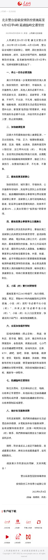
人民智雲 (17, 543)
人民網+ (17, 528)
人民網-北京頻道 (35, 33)
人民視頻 (7, 543)
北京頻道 (12, 11)
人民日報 (7, 528)
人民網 (3, 11)
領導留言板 (38, 528)
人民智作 (28, 543)
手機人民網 (28, 528)
